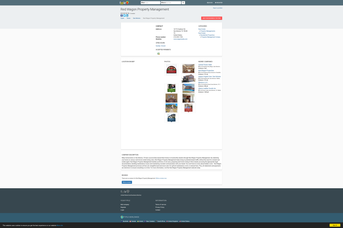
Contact (157, 210)
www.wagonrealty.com (180, 39)
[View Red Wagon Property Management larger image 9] (188, 108)
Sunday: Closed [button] (160, 46)
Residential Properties (207, 35)
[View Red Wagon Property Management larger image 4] (171, 88)
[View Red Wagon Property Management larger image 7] (188, 98)
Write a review (127, 182)
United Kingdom (173, 221)
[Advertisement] (137, 35)
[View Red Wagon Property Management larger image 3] (188, 78)
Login (122, 210)
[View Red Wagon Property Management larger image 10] (171, 117)
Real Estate (202, 29)
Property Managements (207, 31)
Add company (125, 204)
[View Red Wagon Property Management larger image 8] (171, 108)
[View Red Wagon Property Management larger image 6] (171, 98)
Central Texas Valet (205, 65)
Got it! (335, 225)
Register (219, 2)
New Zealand (150, 221)
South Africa (161, 221)
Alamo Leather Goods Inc (207, 88)
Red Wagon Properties (206, 70)
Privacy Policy (159, 207)
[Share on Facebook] (122, 15)
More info (60, 225)
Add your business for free (212, 18)
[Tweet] (124, 15)
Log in (210, 2)
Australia (125, 221)
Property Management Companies (212, 37)
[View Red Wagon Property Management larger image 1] (171, 69)
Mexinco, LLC (202, 82)
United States (185, 221)
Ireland (141, 221)
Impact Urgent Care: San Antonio (209, 76)
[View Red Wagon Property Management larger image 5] (188, 88)
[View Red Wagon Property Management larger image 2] (188, 68)
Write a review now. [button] (161, 178)
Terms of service (160, 204)
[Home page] (124, 2)
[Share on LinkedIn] (127, 15)
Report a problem (217, 8)
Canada (133, 221)
